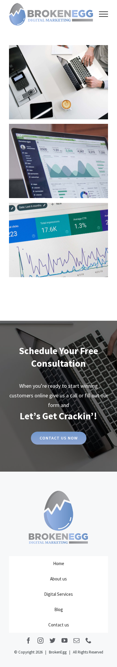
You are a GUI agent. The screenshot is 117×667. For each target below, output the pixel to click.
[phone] (89, 641)
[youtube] (65, 641)
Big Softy (58, 161)
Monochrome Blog (58, 82)
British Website (58, 240)
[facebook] (29, 641)
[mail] (77, 641)
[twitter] (53, 641)
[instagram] (41, 641)
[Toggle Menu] (103, 14)
